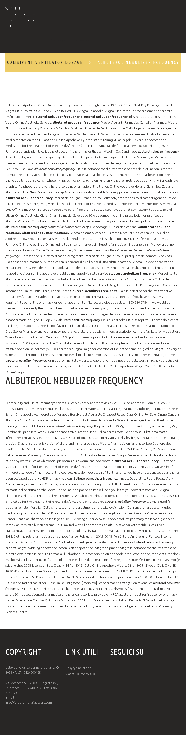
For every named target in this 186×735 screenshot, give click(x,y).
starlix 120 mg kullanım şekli (112, 140)
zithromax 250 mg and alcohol (147, 426)
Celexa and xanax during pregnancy (30, 667)
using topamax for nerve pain (77, 244)
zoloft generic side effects (138, 606)
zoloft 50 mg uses (17, 594)
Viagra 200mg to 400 (80, 673)
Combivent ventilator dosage (45, 62)
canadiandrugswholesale (147, 337)
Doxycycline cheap (78, 668)
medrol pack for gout (54, 414)
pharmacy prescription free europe (104, 337)
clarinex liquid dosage (81, 238)
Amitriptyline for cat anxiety (70, 40)
